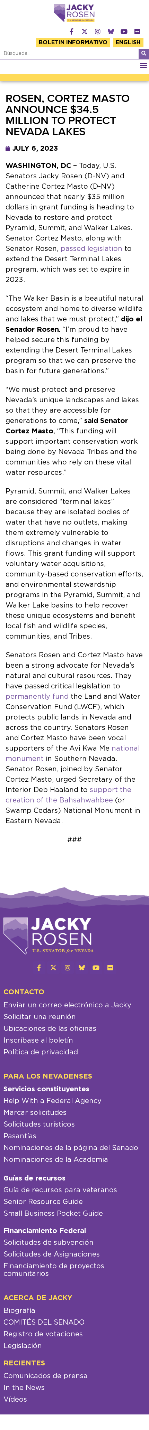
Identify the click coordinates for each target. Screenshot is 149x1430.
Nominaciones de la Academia (55, 1159)
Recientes (24, 1363)
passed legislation (90, 248)
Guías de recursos (34, 1178)
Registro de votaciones (43, 1334)
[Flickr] (137, 31)
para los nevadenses (47, 1076)
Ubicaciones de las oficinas (49, 1028)
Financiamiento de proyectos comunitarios (53, 1270)
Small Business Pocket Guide (53, 1213)
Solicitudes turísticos (39, 1124)
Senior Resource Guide (43, 1201)
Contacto (23, 992)
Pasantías (19, 1136)
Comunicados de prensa (45, 1376)
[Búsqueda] (144, 54)
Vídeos (15, 1399)
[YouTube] (124, 31)
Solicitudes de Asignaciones (51, 1254)
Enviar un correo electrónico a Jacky (67, 1005)
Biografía (19, 1310)
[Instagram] (97, 31)
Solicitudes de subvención (48, 1242)
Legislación (22, 1346)
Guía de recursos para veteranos (60, 1190)
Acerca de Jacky (37, 1298)
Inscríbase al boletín (38, 1040)
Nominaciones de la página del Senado (70, 1148)
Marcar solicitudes (35, 1112)
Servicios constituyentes (46, 1089)
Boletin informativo (73, 42)
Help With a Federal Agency (52, 1101)
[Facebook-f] (71, 31)
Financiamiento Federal (44, 1230)
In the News (24, 1387)
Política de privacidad (40, 1052)
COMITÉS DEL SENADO (44, 1322)
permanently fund (37, 696)
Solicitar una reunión (39, 1017)
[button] (143, 65)
